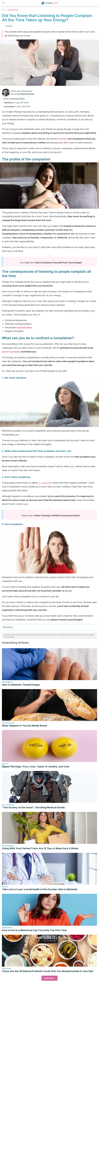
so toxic (63, 138)
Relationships (13, 10)
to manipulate (45, 482)
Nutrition (6, 968)
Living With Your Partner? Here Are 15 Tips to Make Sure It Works (40, 848)
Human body (7, 928)
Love (4, 10)
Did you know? (8, 723)
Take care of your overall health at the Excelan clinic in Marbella (39, 889)
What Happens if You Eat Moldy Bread (24, 725)
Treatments (7, 682)
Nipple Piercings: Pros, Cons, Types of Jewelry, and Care (35, 766)
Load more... (50, 978)
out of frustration (11, 351)
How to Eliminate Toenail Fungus (21, 684)
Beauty (5, 764)
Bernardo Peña (27, 94)
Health (5, 887)
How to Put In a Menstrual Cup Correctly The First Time (34, 930)
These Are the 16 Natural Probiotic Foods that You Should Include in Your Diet (47, 971)
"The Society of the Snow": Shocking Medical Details (33, 807)
